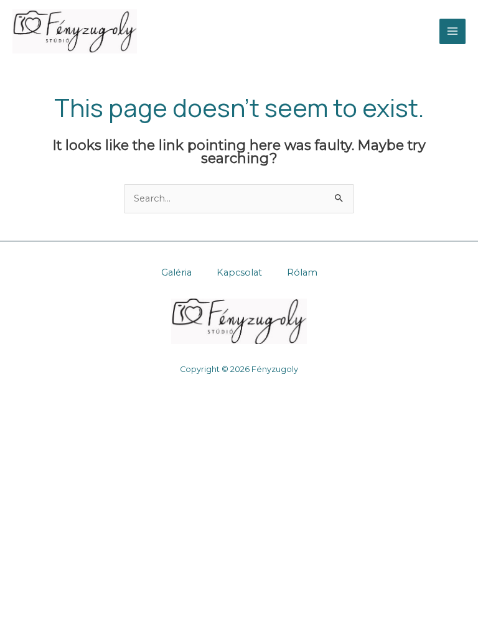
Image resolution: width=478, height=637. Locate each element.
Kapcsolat (239, 272)
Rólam (302, 272)
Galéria (176, 272)
